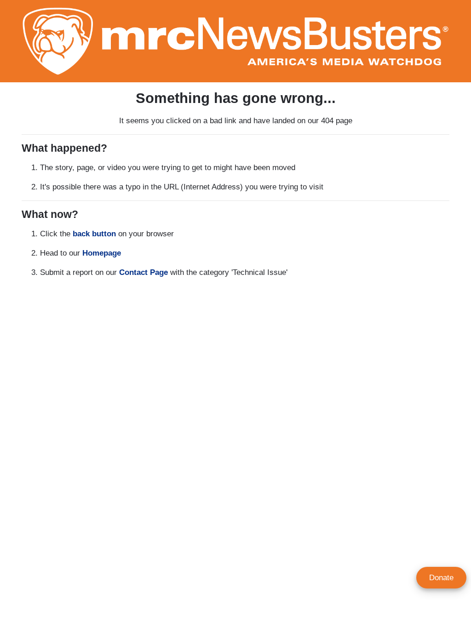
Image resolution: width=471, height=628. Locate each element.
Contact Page (143, 272)
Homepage (101, 253)
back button (94, 233)
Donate (441, 577)
